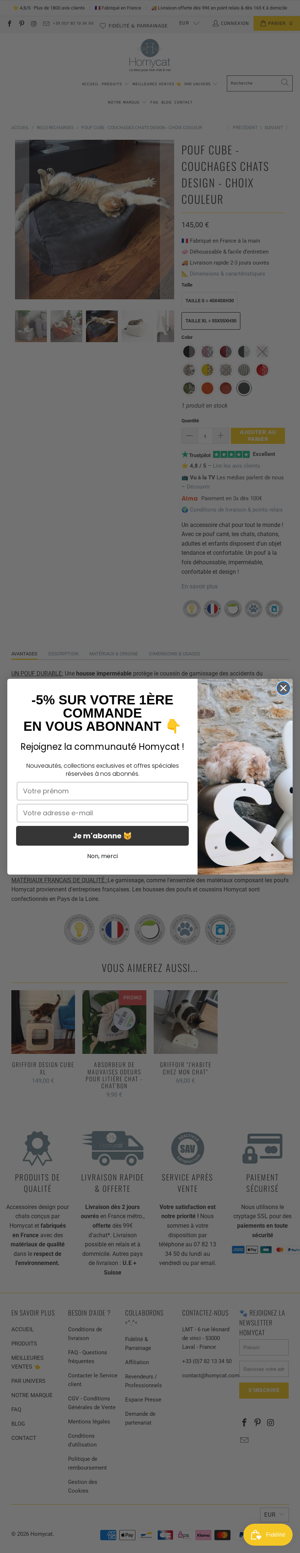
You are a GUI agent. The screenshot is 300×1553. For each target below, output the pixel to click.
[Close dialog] (283, 688)
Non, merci (102, 856)
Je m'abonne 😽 (102, 836)
